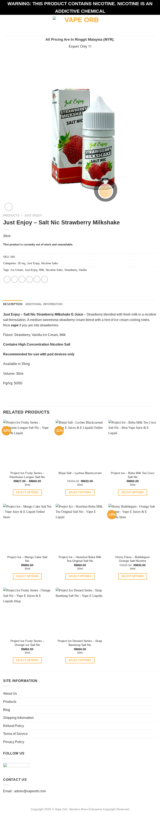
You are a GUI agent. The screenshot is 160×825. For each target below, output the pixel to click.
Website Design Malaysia (80, 814)
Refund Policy (13, 726)
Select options (27, 492)
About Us (10, 693)
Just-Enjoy (31, 270)
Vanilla (83, 270)
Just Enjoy (33, 215)
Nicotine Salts (49, 263)
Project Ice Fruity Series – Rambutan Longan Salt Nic (27, 475)
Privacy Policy (13, 742)
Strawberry (70, 270)
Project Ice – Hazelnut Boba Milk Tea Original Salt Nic (80, 559)
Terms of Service (15, 734)
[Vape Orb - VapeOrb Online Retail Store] (80, 25)
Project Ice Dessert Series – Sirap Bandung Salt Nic (80, 642)
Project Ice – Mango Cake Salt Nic (27, 559)
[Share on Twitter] (22, 279)
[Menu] (5, 25)
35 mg (21, 263)
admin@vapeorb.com (30, 791)
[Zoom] (9, 207)
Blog (6, 710)
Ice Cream (17, 270)
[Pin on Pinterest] (37, 279)
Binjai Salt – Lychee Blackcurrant (80, 473)
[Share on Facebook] (14, 279)
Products (11, 215)
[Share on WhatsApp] (7, 279)
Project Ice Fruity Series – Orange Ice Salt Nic (27, 642)
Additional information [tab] (43, 304)
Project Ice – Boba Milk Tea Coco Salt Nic (132, 475)
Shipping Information (18, 717)
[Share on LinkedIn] (44, 279)
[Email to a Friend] (29, 279)
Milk (41, 270)
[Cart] (155, 25)
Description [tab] (12, 304)
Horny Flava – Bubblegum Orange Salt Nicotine (132, 559)
